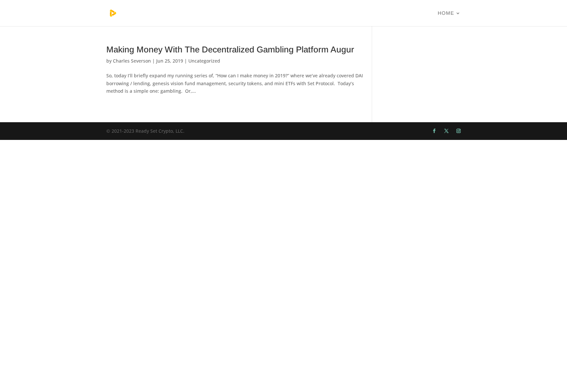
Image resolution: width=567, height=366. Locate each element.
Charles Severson (132, 61)
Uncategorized (204, 61)
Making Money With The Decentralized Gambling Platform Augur (230, 49)
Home (446, 13)
